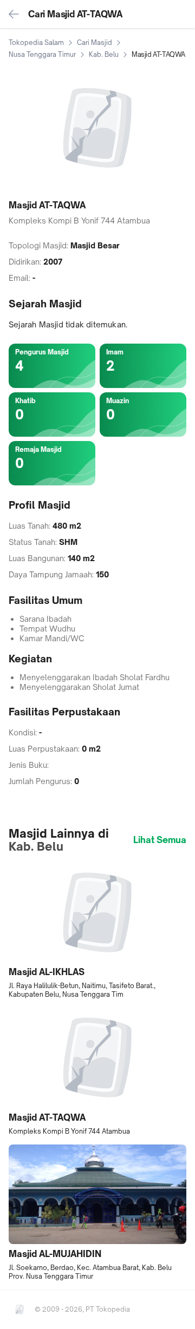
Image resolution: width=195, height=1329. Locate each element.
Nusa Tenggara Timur (42, 54)
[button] (97, 931)
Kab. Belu (104, 54)
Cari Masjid (94, 42)
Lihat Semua (159, 839)
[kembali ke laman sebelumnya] (14, 14)
